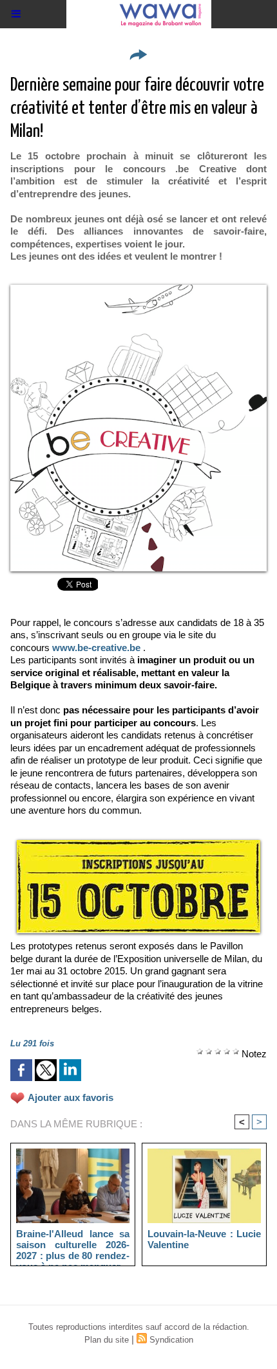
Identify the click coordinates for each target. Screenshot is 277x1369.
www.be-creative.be (96, 647)
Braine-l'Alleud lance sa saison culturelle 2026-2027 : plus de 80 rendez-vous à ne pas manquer (72, 1244)
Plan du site (106, 1340)
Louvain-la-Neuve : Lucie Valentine (204, 1239)
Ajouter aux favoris (70, 1097)
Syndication (171, 1340)
